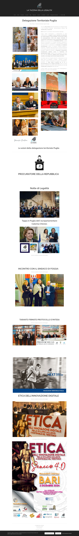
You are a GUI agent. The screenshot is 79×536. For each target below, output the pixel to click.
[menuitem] (15, 15)
